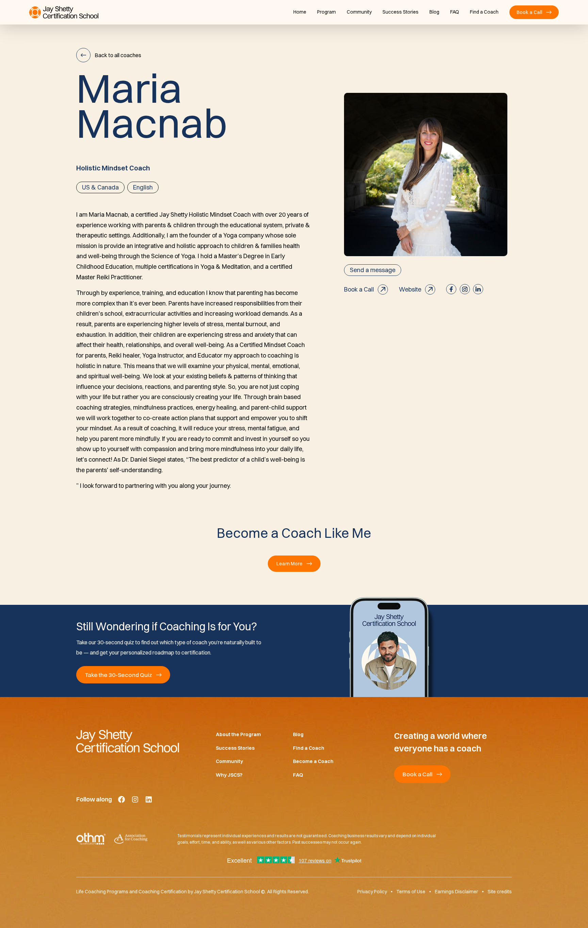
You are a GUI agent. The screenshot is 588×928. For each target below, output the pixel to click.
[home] (63, 12)
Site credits (500, 892)
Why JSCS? (229, 775)
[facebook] (451, 289)
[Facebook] (121, 799)
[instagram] (465, 289)
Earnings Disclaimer (456, 892)
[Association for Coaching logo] (130, 839)
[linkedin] (478, 289)
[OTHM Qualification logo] (91, 839)
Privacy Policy (372, 892)
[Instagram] (135, 799)
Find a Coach (484, 12)
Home (299, 12)
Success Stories (400, 12)
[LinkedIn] (149, 799)
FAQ (454, 12)
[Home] (135, 740)
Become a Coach (313, 761)
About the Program (238, 734)
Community (359, 12)
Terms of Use (410, 892)
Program (326, 12)
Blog (434, 12)
